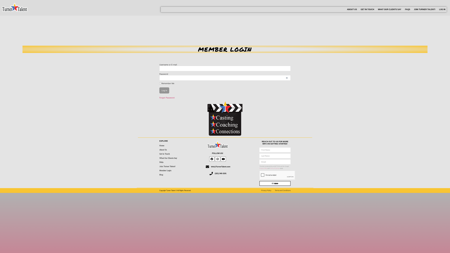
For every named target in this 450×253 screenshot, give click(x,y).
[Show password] (287, 78)
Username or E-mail (168, 64)
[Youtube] (223, 159)
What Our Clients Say (389, 9)
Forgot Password (166, 98)
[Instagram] (217, 159)
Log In (442, 9)
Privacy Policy (263, 168)
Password (163, 74)
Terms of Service (275, 168)
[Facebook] (211, 159)
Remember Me (167, 83)
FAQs (407, 9)
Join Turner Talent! (424, 9)
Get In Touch (367, 9)
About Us (352, 9)
